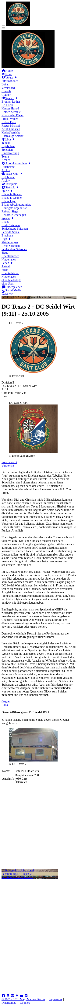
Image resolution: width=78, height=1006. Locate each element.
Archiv (6, 160)
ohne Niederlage (11, 280)
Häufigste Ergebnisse (14, 208)
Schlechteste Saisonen (15, 228)
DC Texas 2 (16, 323)
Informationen (10, 81)
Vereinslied (8, 87)
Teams (5, 156)
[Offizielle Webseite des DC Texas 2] (28, 67)
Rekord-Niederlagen (14, 214)
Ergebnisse (8, 146)
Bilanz (5, 221)
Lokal (5, 84)
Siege (5, 252)
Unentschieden (10, 256)
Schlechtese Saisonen (14, 249)
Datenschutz (9, 1002)
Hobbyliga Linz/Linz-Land (18, 870)
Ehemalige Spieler (12, 136)
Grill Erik (7, 105)
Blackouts (7, 235)
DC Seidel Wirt (18, 402)
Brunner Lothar (11, 101)
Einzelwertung (10, 153)
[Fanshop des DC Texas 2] (21, 995)
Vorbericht (8, 465)
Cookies (25, 1002)
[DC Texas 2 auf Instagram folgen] (8, 995)
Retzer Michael (11, 125)
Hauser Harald (10, 108)
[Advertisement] (39, 829)
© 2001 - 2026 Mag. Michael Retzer (23, 999)
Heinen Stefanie (11, 111)
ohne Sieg (7, 283)
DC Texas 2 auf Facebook (17, 877)
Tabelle (6, 142)
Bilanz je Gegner (12, 197)
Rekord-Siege (10, 211)
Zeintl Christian (11, 129)
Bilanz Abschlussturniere (16, 204)
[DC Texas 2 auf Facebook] (3, 995)
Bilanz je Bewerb (12, 194)
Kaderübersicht (11, 132)
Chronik (6, 91)
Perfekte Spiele (11, 232)
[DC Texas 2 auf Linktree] (17, 995)
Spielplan (7, 149)
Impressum (55, 999)
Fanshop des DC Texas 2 (17, 873)
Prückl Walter (10, 118)
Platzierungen (10, 242)
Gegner (6, 94)
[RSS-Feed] (26, 995)
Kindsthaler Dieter (12, 115)
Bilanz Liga (9, 201)
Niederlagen (9, 259)
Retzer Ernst (9, 122)
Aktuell (6, 266)
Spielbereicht (9, 462)
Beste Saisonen (11, 225)
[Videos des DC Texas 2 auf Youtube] (12, 995)
